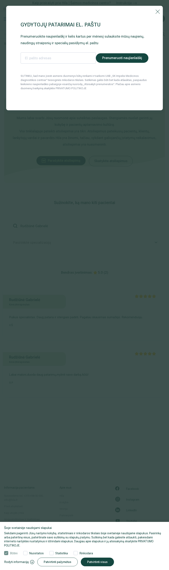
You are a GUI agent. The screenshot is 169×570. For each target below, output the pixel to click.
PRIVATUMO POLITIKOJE (71, 88)
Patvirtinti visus (97, 562)
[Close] (158, 11)
